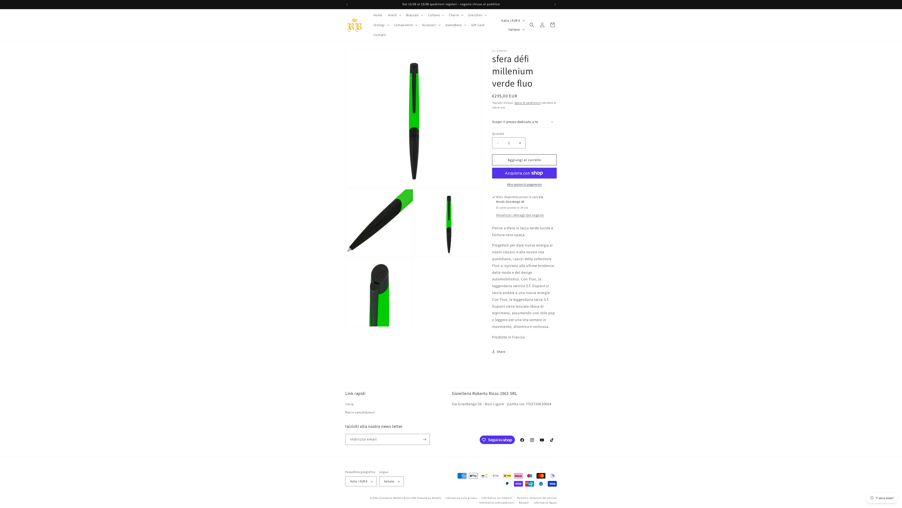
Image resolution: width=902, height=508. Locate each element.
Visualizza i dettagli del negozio (520, 215)
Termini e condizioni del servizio (537, 498)
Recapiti (524, 502)
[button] (394, 15)
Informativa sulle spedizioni (496, 502)
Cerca (349, 404)
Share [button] (501, 351)
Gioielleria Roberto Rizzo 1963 (397, 498)
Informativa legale (545, 502)
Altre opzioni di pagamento (524, 184)
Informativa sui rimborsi (497, 498)
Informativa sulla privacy (461, 498)
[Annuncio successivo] (555, 4)
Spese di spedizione (527, 102)
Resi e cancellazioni (360, 412)
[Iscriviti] (424, 439)
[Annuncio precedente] (347, 4)
